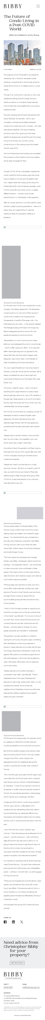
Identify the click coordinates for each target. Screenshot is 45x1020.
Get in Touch (17, 963)
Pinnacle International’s (29, 115)
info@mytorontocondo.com (31, 987)
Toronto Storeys (33, 35)
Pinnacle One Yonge (33, 137)
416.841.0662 (8, 987)
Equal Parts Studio (26, 1015)
